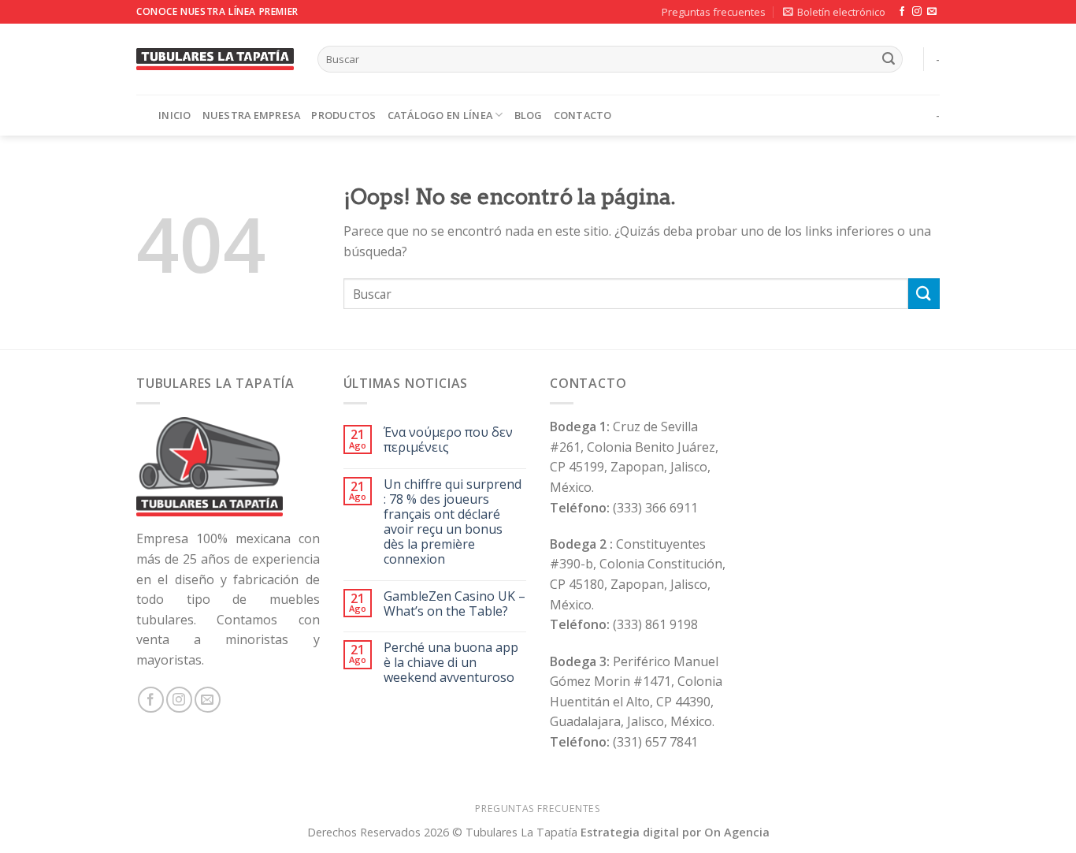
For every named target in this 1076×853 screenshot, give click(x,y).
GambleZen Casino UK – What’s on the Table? (454, 604)
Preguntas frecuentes (714, 12)
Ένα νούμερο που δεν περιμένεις (448, 440)
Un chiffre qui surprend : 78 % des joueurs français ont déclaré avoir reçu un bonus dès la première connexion (452, 522)
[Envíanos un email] (932, 11)
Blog (528, 115)
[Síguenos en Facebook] (902, 11)
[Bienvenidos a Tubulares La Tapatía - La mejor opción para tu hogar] (215, 58)
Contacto (583, 115)
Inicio (174, 115)
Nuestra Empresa (251, 115)
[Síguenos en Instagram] (917, 11)
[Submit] (888, 59)
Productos (343, 115)
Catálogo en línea (440, 115)
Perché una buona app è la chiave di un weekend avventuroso (451, 663)
